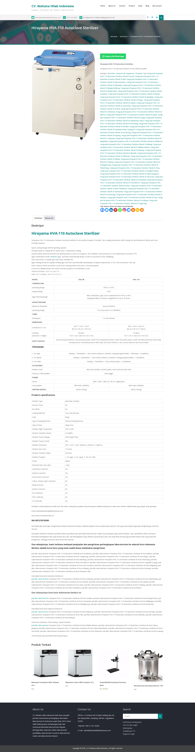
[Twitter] (152, 17)
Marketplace (127, 728)
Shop (140, 6)
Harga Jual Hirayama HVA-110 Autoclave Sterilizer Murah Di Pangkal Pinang (129, 171)
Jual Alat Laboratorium (39, 579)
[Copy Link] (137, 210)
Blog (147, 6)
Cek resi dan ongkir (130, 725)
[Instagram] (124, 210)
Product (132, 6)
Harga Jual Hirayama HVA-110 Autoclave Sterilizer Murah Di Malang (126, 144)
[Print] (133, 210)
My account (157, 6)
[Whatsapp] (120, 210)
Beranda (114, 36)
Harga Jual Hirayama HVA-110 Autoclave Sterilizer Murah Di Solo (132, 197)
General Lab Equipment (125, 73)
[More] (142, 210)
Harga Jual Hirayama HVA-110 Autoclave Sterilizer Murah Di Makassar (135, 141)
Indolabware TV (129, 731)
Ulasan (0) (49, 218)
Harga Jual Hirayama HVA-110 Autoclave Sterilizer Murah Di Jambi (131, 114)
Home (102, 6)
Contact (122, 6)
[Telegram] (129, 210)
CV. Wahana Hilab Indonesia (52, 6)
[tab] (38, 218)
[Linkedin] (156, 17)
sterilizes (53, 256)
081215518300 (71, 17)
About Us (112, 6)
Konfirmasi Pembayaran (132, 722)
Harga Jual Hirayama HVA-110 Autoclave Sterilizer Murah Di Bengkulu (127, 97)
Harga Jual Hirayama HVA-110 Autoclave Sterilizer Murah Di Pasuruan (127, 177)
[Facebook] (147, 17)
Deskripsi (38, 218)
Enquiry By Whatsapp (114, 56)
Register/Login (129, 734)
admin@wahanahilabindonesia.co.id (48, 17)
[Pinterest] (115, 210)
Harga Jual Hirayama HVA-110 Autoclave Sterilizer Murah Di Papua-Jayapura (129, 174)
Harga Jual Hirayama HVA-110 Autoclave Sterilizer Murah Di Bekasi (134, 94)
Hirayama (139, 73)
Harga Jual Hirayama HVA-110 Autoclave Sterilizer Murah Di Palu (134, 168)
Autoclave (124, 36)
